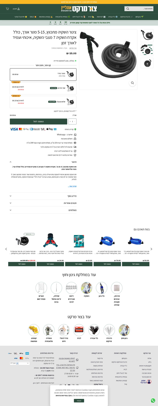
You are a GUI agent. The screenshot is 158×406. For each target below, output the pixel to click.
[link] (135, 249)
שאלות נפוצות (98, 366)
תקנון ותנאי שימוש (145, 366)
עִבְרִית (13, 363)
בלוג (149, 362)
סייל (125, 384)
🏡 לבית (91, 17)
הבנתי (79, 401)
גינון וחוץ (124, 358)
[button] (6, 249)
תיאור (73, 161)
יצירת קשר (74, 353)
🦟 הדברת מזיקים (126, 17)
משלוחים (72, 210)
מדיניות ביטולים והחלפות (94, 369)
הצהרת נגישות (146, 369)
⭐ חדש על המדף (21, 17)
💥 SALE (33, 17)
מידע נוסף (72, 195)
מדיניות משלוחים (97, 373)
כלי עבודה (123, 366)
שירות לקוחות (97, 353)
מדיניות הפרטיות (97, 377)
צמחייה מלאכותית (121, 377)
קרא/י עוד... (72, 186)
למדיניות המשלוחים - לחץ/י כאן (43, 383)
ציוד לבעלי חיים (122, 373)
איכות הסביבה (146, 373)
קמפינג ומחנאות (121, 380)
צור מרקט (72, 48)
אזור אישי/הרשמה (97, 362)
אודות (149, 358)
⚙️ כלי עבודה (113, 17)
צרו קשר (100, 358)
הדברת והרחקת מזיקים (119, 362)
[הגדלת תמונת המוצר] (132, 82)
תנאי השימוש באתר (96, 380)
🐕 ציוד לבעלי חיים (79, 17)
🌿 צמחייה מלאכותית (62, 17)
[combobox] (138, 8)
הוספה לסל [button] (135, 264)
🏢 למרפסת (101, 17)
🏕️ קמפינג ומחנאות (46, 17)
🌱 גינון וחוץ (139, 17)
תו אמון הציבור (146, 377)
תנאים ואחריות (70, 203)
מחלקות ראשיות (120, 353)
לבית (125, 369)
